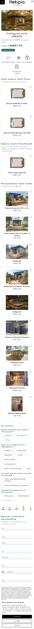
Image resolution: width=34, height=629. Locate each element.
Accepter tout (17, 616)
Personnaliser (17, 621)
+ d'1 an (7, 440)
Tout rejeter (17, 625)
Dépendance (8, 455)
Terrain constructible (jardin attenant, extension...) (15, 480)
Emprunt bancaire (24, 496)
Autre (28, 468)
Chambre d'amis (21, 450)
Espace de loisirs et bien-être (13, 468)
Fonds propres (9, 496)
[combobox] (3, 571)
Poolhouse (8, 450)
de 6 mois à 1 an (22, 435)
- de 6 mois (8, 435)
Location (20, 455)
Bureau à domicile (10, 459)
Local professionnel (10, 464)
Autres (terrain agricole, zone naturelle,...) (17, 485)
